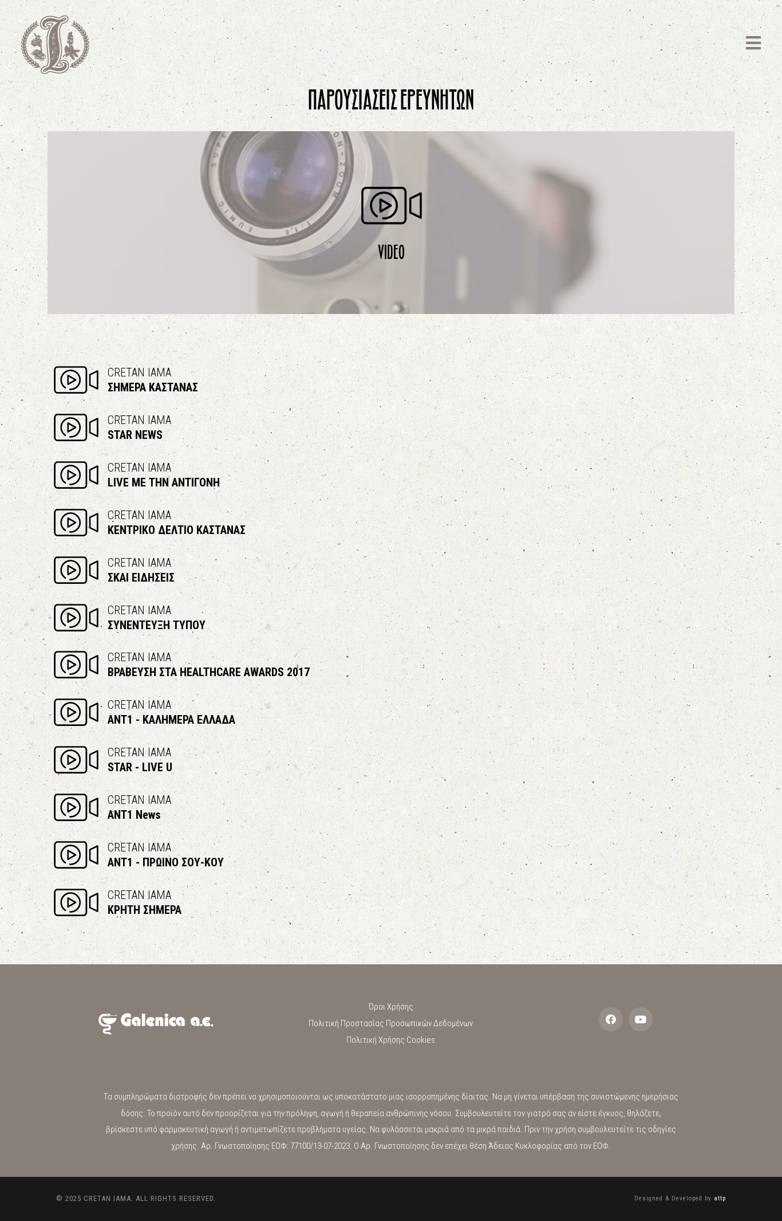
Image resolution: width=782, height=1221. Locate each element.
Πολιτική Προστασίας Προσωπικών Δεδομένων (391, 1023)
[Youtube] (641, 1019)
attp (720, 1198)
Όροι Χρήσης (391, 1007)
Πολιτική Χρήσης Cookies (390, 1040)
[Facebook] (611, 1019)
